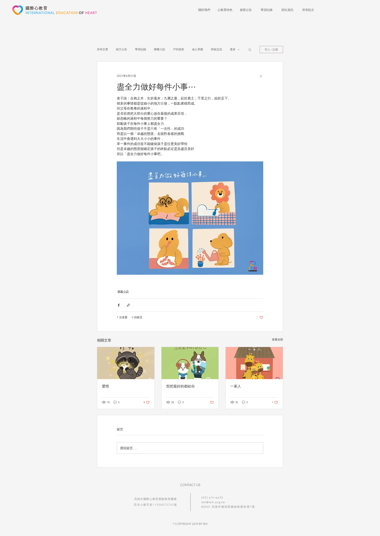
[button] (250, 49)
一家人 (235, 386)
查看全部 (277, 339)
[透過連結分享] (128, 305)
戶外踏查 (178, 49)
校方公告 (121, 49)
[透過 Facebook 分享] (119, 305)
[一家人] (254, 363)
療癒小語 (159, 49)
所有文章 (102, 49)
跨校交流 (216, 49)
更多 (233, 49)
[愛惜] (125, 363)
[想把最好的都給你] (190, 363)
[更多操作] (260, 75)
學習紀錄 (140, 49)
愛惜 (105, 386)
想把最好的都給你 (180, 386)
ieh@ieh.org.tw (213, 502)
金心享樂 (197, 49)
